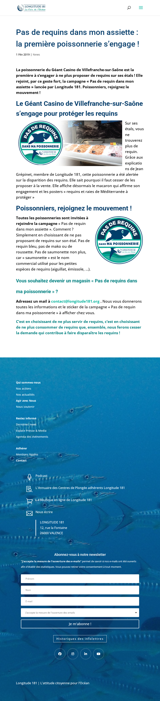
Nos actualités (25, 394)
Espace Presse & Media (31, 430)
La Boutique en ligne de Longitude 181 (64, 500)
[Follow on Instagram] (72, 653)
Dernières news (26, 424)
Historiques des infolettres (80, 639)
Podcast (41, 476)
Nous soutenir (25, 406)
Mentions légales (27, 454)
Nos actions (23, 388)
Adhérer (22, 448)
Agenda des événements (32, 436)
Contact (21, 460)
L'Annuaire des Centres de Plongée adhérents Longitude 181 (80, 488)
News (36, 54)
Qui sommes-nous (28, 382)
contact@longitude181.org (75, 301)
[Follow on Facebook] (60, 653)
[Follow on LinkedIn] (85, 653)
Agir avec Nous (26, 400)
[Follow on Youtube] (98, 653)
